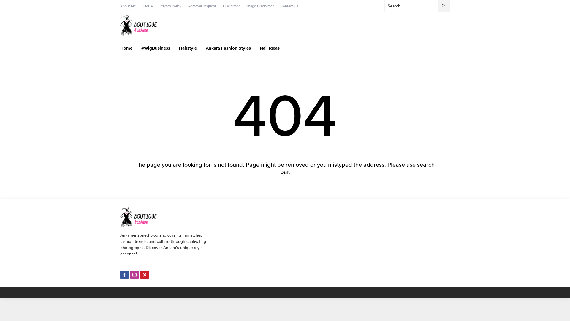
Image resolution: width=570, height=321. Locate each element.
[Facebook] (124, 275)
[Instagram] (134, 275)
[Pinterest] (144, 275)
